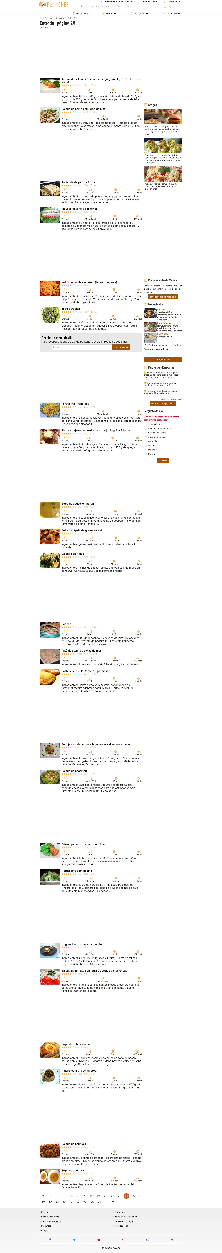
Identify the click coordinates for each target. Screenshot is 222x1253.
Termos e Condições (124, 1221)
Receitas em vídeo (50, 1217)
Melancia (152, 449)
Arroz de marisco (156, 437)
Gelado (151, 445)
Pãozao (66, 624)
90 (84, 1201)
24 (98, 1196)
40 (50, 1201)
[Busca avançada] (170, 7)
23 (91, 1196)
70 (70, 1201)
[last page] (112, 1201)
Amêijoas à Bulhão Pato (159, 428)
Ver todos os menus (158, 345)
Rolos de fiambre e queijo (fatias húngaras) (89, 282)
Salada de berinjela (74, 1143)
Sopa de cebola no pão (76, 1044)
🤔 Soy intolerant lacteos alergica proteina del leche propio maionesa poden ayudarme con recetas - (161, 374)
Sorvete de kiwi (164, 337)
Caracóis (152, 441)
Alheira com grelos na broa (79, 1070)
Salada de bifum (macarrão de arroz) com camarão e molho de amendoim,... (169, 316)
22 (84, 1196)
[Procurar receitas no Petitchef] (165, 6)
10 (64, 1196)
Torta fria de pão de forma (79, 182)
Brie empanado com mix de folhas (84, 844)
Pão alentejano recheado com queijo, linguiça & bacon (96, 430)
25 (105, 1196)
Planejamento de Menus (162, 296)
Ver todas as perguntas (171, 399)
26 (112, 1196)
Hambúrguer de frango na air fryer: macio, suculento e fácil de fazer (169, 328)
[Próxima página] (105, 1201)
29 (133, 1196)
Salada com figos (73, 553)
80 (78, 1201)
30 (43, 1201)
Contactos (119, 1212)
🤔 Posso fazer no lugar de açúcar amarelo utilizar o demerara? (160, 392)
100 (92, 1201)
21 (78, 1196)
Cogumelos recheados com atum (83, 944)
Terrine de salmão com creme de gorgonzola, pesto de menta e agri (101, 81)
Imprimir (176, 345)
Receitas (82, 13)
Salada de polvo (156, 424)
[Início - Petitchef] (41, 18)
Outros (151, 454)
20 (71, 1196)
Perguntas (141, 13)
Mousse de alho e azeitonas (80, 208)
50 (57, 1201)
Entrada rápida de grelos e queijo (83, 530)
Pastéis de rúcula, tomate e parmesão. (86, 671)
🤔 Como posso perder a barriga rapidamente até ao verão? (160, 384)
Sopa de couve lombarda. (78, 503)
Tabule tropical (71, 308)
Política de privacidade (125, 1217)
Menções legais (122, 1226)
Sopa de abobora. (73, 1170)
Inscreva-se (121, 347)
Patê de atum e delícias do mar (81, 650)
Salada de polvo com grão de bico (84, 108)
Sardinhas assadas (157, 432)
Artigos (111, 13)
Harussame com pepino (77, 870)
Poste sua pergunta (164, 403)
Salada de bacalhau (74, 770)
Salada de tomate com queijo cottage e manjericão (94, 970)
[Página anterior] (50, 1196)
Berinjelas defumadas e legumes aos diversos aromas (96, 744)
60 (64, 1201)
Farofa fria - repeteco (75, 403)
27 (119, 1196)
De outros (173, 13)
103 (98, 1201)
